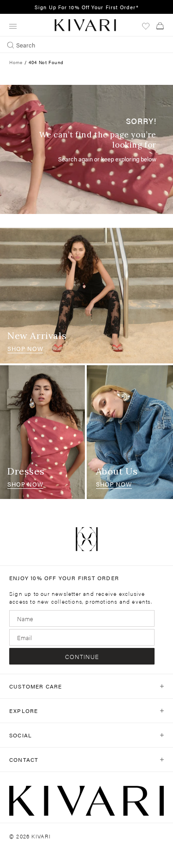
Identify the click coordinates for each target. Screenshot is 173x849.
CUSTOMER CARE (35, 686)
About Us (117, 471)
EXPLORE (23, 711)
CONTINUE (82, 656)
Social (20, 735)
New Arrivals (36, 335)
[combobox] (86, 45)
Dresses (25, 471)
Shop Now (25, 348)
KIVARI (41, 836)
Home (15, 62)
